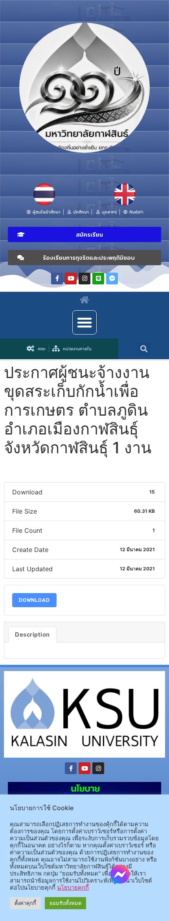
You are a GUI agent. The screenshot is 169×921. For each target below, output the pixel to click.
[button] (84, 234)
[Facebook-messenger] (112, 278)
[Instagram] (84, 278)
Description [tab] (32, 634)
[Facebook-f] (57, 278)
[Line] (98, 278)
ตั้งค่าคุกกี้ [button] (25, 903)
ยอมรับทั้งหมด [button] (65, 903)
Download (34, 600)
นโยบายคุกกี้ (73, 887)
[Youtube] (71, 278)
